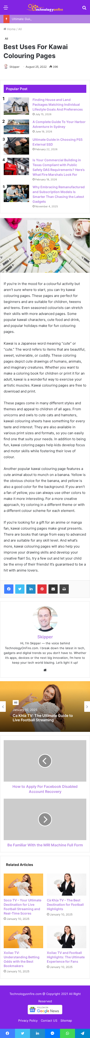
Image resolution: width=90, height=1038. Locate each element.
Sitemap (66, 1020)
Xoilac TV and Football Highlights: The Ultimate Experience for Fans (66, 957)
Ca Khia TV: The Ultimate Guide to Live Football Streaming (43, 717)
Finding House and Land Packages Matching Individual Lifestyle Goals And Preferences (58, 104)
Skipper (14, 66)
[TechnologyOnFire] (45, 7)
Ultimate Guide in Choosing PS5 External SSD (44, 19)
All (20, 29)
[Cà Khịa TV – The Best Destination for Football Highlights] (66, 885)
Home (11, 29)
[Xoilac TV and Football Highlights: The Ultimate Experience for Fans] (66, 937)
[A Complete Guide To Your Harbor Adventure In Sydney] (16, 127)
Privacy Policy (28, 1020)
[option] (45, 706)
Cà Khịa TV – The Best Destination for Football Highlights (65, 904)
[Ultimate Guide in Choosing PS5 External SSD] (16, 146)
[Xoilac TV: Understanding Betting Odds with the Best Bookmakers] (23, 937)
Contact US (49, 1020)
